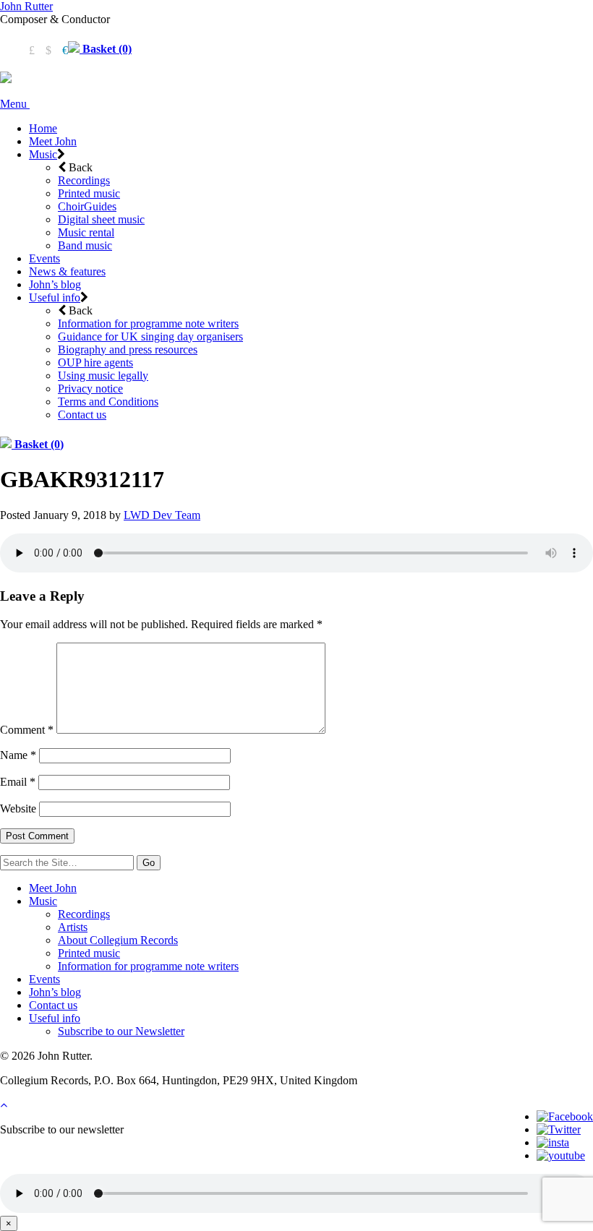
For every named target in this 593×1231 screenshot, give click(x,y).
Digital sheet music (101, 219)
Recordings (84, 180)
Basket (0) (106, 49)
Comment (27, 730)
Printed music (89, 193)
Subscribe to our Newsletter (121, 1031)
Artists (73, 927)
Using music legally (103, 375)
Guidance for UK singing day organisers (150, 336)
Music (43, 154)
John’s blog (55, 284)
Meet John (53, 141)
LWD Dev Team (162, 515)
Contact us (82, 414)
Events (44, 258)
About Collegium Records (118, 940)
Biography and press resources (127, 349)
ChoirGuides (87, 206)
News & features (67, 271)
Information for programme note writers (148, 323)
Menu (15, 104)
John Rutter (26, 6)
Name (18, 755)
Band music (85, 245)
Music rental (86, 232)
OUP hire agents (95, 362)
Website (18, 808)
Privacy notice (90, 388)
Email (17, 782)
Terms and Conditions (108, 401)
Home (43, 128)
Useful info (54, 297)
